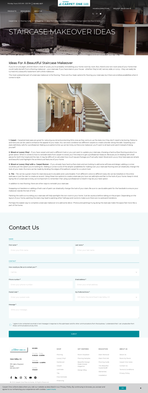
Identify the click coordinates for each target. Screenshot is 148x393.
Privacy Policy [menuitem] (125, 373)
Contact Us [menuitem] (124, 366)
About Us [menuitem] (123, 355)
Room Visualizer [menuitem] (83, 355)
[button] (93, 14)
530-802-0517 (38, 4)
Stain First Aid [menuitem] (104, 358)
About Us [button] (38, 11)
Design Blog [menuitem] (82, 370)
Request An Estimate (122, 8)
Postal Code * (13, 292)
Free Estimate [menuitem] (62, 377)
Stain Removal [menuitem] (104, 355)
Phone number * (15, 279)
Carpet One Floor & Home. (25, 382)
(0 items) (100, 13)
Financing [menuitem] (60, 381)
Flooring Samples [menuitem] (84, 358)
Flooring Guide (25, 21)
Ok (122, 388)
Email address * (80, 279)
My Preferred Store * (82, 292)
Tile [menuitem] (58, 373)
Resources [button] (25, 11)
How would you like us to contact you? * (23, 267)
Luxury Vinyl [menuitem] (61, 358)
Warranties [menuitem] (103, 372)
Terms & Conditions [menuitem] (127, 369)
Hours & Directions (101, 8)
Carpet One (13, 21)
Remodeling (38, 21)
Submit (74, 334)
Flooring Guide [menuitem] (104, 362)
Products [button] (12, 11)
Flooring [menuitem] (60, 355)
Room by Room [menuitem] (125, 358)
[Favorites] (97, 14)
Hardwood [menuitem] (60, 362)
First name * (13, 245)
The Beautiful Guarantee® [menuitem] (103, 367)
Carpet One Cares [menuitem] (126, 362)
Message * (12, 304)
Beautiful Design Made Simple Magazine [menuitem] (84, 364)
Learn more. (51, 389)
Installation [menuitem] (103, 375)
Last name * (79, 245)
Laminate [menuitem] (60, 369)
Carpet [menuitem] (59, 366)
